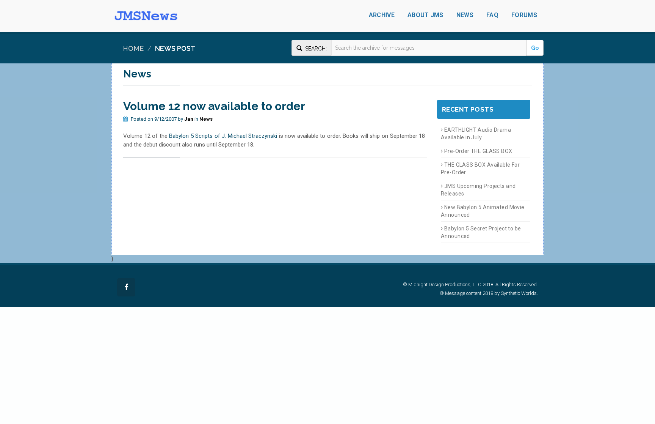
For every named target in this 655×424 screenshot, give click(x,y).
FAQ (492, 15)
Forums (524, 15)
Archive (382, 15)
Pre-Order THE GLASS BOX (477, 151)
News (464, 15)
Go (535, 48)
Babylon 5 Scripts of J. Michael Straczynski (223, 135)
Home (133, 48)
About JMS (425, 15)
